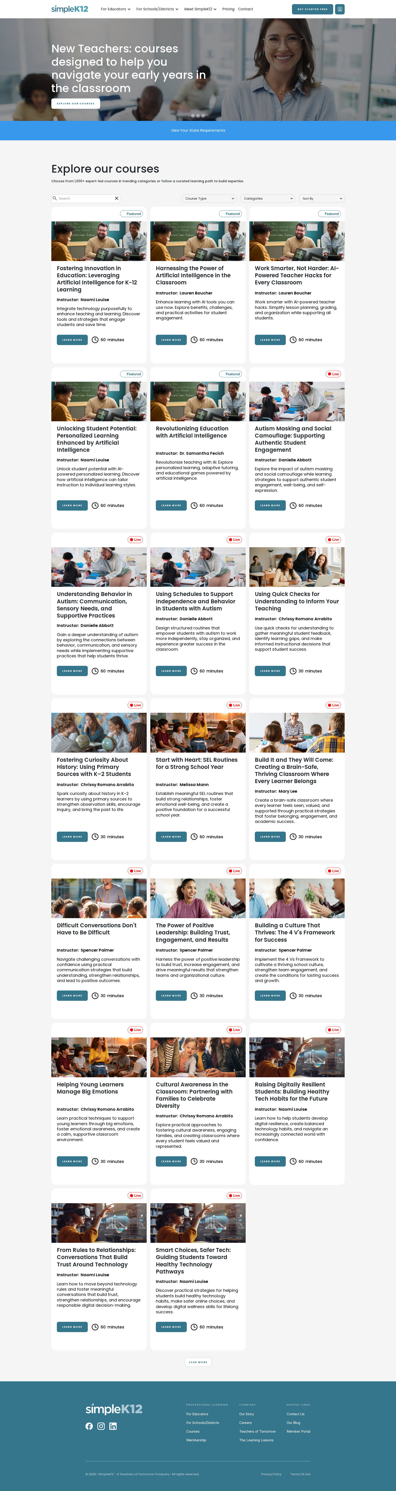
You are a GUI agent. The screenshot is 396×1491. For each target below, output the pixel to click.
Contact (245, 9)
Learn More (72, 340)
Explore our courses (76, 90)
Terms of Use (301, 1474)
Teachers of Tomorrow (257, 1431)
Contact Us (296, 1414)
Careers (245, 1422)
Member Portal (298, 1431)
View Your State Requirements (198, 130)
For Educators (197, 1414)
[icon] (116, 198)
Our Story (246, 1414)
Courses (193, 1431)
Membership (196, 1440)
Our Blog (293, 1422)
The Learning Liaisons (256, 1440)
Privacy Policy (271, 1474)
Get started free (312, 9)
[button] (116, 9)
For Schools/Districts (202, 1422)
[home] (69, 9)
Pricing (228, 9)
